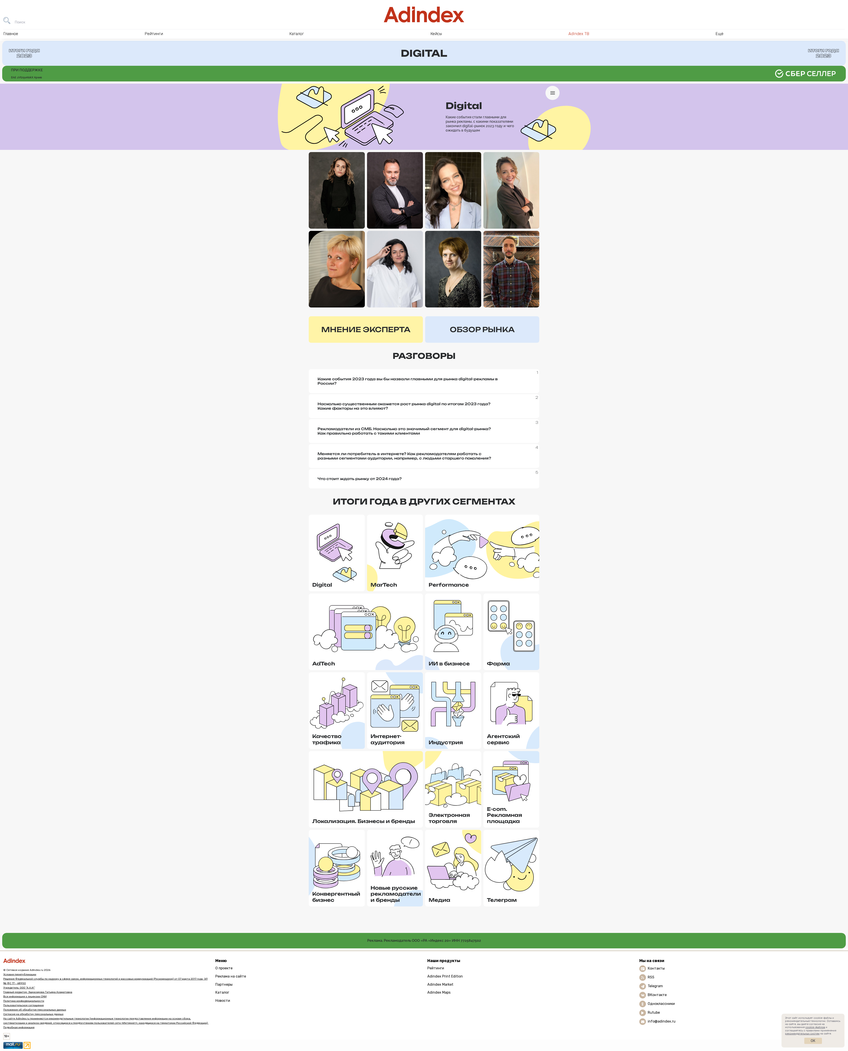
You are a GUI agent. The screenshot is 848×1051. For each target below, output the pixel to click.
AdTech (323, 664)
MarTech (384, 585)
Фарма (498, 664)
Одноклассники (661, 1004)
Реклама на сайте (230, 976)
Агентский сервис (503, 739)
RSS (651, 977)
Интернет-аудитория (388, 739)
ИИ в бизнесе (449, 664)
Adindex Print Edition (445, 976)
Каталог (222, 992)
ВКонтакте (657, 995)
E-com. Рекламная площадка (504, 815)
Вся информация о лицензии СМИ (25, 996)
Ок (813, 1041)
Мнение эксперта (366, 329)
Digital (322, 585)
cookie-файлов (815, 1027)
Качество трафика (326, 739)
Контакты (656, 968)
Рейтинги (435, 968)
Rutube (654, 1012)
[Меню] (552, 93)
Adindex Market (440, 984)
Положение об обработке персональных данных (34, 1009)
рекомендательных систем (802, 1033)
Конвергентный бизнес (336, 897)
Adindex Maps (438, 992)
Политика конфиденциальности (23, 1000)
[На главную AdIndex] (424, 15)
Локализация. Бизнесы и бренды (363, 821)
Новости (222, 1000)
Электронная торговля (449, 818)
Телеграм (502, 900)
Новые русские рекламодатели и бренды (396, 894)
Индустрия (446, 742)
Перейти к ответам (336, 218)
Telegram (655, 986)
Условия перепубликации (19, 974)
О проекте (224, 968)
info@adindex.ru (662, 1021)
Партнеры (224, 984)
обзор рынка (482, 329)
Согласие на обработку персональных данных (33, 1014)
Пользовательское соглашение (23, 1005)
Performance (449, 585)
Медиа (439, 900)
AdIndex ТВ (578, 33)
